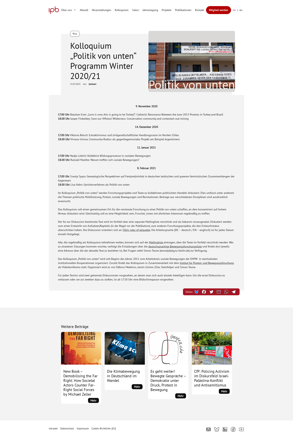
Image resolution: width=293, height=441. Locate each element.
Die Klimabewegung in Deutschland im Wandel (123, 376)
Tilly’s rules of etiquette (136, 230)
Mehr (94, 401)
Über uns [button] (66, 10)
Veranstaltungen (101, 10)
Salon (135, 10)
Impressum (83, 428)
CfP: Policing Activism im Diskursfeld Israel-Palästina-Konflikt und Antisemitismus (211, 378)
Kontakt (199, 10)
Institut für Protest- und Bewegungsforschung (207, 263)
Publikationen (183, 10)
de (234, 10)
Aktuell (84, 10)
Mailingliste (156, 242)
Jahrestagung (150, 10)
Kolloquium (121, 10)
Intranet (53, 428)
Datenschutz (67, 428)
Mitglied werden (218, 10)
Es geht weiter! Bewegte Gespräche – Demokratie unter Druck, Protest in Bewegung (168, 380)
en (240, 10)
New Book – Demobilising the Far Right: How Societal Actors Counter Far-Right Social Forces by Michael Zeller (80, 383)
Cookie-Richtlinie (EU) (103, 428)
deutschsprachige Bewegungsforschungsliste (175, 246)
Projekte (166, 10)
